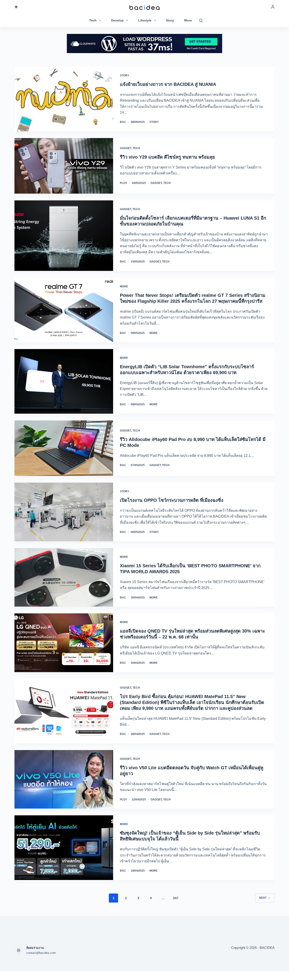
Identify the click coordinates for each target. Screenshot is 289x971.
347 (175, 898)
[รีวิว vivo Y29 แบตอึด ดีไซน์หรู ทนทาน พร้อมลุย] (63, 166)
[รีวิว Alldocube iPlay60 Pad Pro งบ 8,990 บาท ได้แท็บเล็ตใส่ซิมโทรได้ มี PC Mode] (63, 448)
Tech (93, 20)
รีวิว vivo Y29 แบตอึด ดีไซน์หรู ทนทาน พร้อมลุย (167, 157)
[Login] (273, 7)
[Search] (201, 20)
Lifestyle (144, 20)
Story (170, 20)
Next (262, 897)
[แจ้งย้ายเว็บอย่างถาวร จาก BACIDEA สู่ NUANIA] (63, 99)
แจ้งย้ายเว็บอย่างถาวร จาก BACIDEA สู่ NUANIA (168, 84)
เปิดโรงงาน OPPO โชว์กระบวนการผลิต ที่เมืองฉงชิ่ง (171, 500)
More (188, 20)
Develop (117, 20)
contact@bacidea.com (41, 953)
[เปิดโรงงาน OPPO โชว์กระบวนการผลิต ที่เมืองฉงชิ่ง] (63, 512)
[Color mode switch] (16, 7)
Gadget (125, 148)
